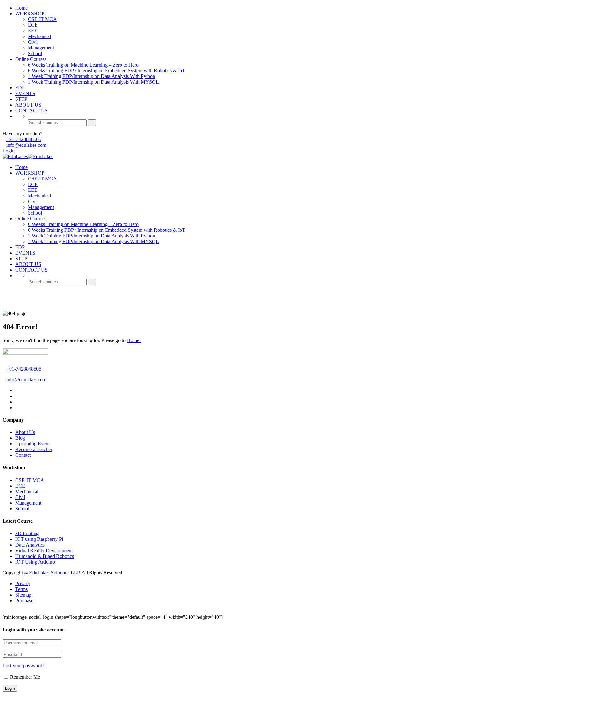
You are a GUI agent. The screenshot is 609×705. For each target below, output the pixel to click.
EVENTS (25, 93)
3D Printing (27, 533)
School (35, 53)
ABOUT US (28, 104)
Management (41, 47)
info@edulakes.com (26, 145)
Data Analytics (30, 544)
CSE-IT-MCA (42, 19)
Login (9, 150)
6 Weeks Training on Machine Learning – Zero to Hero (83, 65)
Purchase (24, 600)
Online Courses (30, 59)
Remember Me (24, 677)
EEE (32, 30)
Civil (33, 42)
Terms (21, 589)
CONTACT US (31, 110)
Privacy (22, 583)
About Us (25, 432)
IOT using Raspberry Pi (39, 539)
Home (21, 7)
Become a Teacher (33, 449)
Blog (20, 438)
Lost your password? (23, 665)
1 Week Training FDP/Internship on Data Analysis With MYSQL (93, 82)
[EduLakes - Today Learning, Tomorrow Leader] (15, 156)
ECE (33, 25)
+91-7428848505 (23, 139)
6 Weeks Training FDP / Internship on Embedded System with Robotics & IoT (106, 70)
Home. (134, 340)
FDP (20, 87)
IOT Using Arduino (35, 562)
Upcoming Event (32, 443)
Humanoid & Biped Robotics (44, 556)
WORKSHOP (29, 13)
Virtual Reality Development (44, 550)
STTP (21, 99)
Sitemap (23, 595)
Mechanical (39, 36)
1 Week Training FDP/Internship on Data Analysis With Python (91, 76)
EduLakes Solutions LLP (54, 572)
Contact (23, 455)
